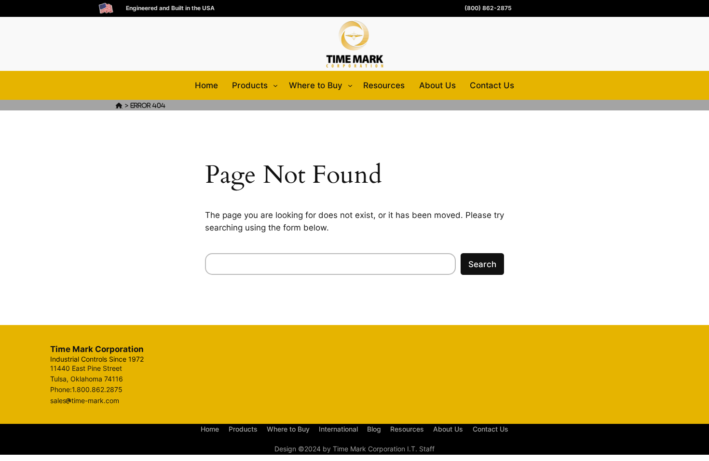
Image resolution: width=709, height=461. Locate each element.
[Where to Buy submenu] (350, 85)
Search (482, 264)
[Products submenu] (275, 85)
